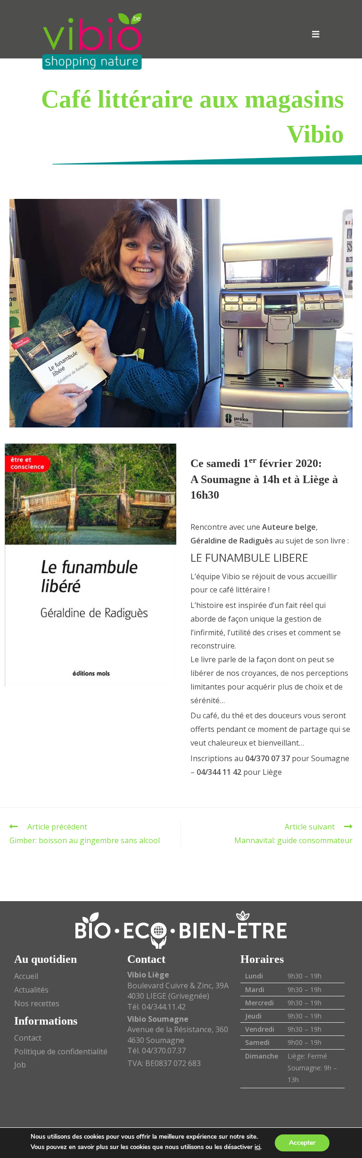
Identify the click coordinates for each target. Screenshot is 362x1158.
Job (20, 1064)
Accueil (26, 976)
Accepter (302, 1142)
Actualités (31, 990)
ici (257, 1147)
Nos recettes (36, 1003)
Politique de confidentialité (60, 1051)
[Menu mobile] (316, 34)
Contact (27, 1038)
